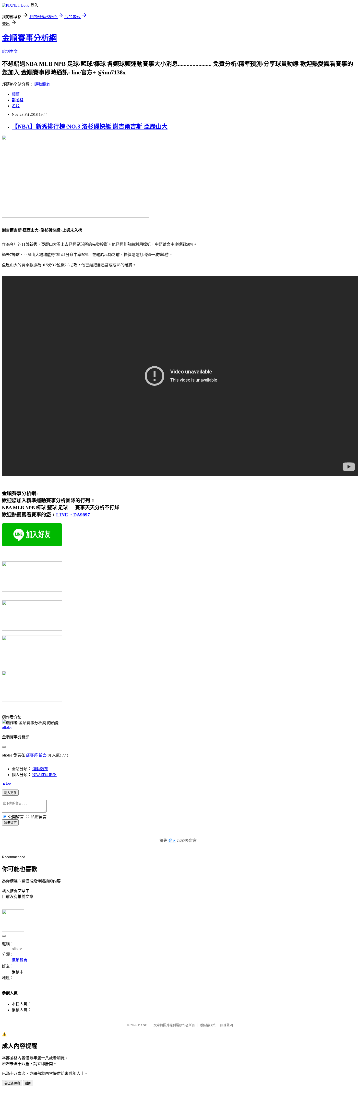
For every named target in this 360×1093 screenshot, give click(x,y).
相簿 (16, 94)
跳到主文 (10, 51)
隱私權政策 (208, 1025)
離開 (28, 1083)
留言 (43, 755)
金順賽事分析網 (29, 38)
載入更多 (10, 793)
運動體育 (42, 84)
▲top (6, 783)
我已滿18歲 (12, 1083)
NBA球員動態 (44, 775)
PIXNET (143, 1025)
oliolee (7, 727)
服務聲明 (226, 1025)
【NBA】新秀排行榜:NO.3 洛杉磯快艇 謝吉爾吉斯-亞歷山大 (90, 126)
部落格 (18, 100)
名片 (16, 106)
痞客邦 (32, 755)
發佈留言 (10, 823)
